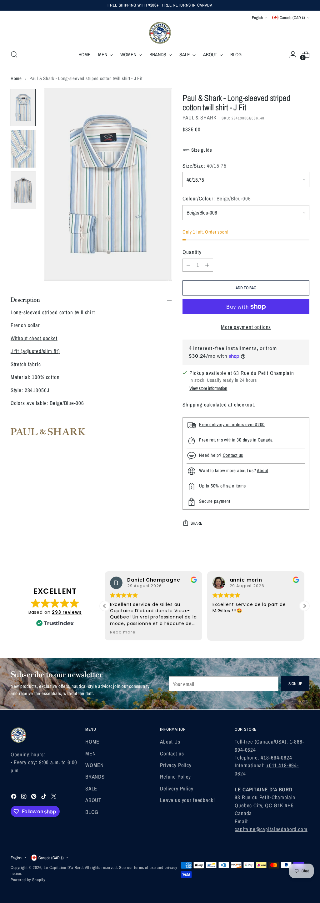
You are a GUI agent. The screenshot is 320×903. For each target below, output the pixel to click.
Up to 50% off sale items (222, 485)
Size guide (201, 150)
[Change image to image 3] (23, 190)
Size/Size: (204, 165)
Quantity (192, 251)
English (257, 17)
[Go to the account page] (293, 54)
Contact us (233, 455)
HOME (92, 741)
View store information (208, 388)
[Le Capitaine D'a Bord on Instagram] (24, 797)
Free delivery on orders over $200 (232, 424)
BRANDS (95, 776)
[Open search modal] (14, 54)
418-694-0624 (276, 757)
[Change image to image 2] (23, 149)
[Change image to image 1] (23, 107)
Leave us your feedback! (187, 800)
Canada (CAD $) (292, 17)
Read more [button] (123, 632)
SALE (91, 788)
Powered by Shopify (28, 879)
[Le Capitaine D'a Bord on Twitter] (54, 797)
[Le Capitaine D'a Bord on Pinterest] (34, 797)
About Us (170, 741)
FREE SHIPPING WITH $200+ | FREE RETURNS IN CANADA (160, 5)
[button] (304, 606)
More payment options (246, 326)
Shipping (192, 404)
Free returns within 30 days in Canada (236, 439)
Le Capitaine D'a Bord (63, 867)
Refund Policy (175, 776)
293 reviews (67, 612)
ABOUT (93, 800)
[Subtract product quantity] (188, 265)
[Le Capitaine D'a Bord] (160, 33)
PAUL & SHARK (199, 117)
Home (16, 78)
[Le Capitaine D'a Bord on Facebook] (14, 797)
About (262, 470)
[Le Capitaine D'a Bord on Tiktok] (44, 797)
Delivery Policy (176, 788)
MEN (90, 753)
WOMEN (94, 765)
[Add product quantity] (207, 265)
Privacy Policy (176, 765)
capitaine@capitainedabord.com (271, 829)
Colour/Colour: (216, 198)
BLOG (91, 811)
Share (196, 523)
